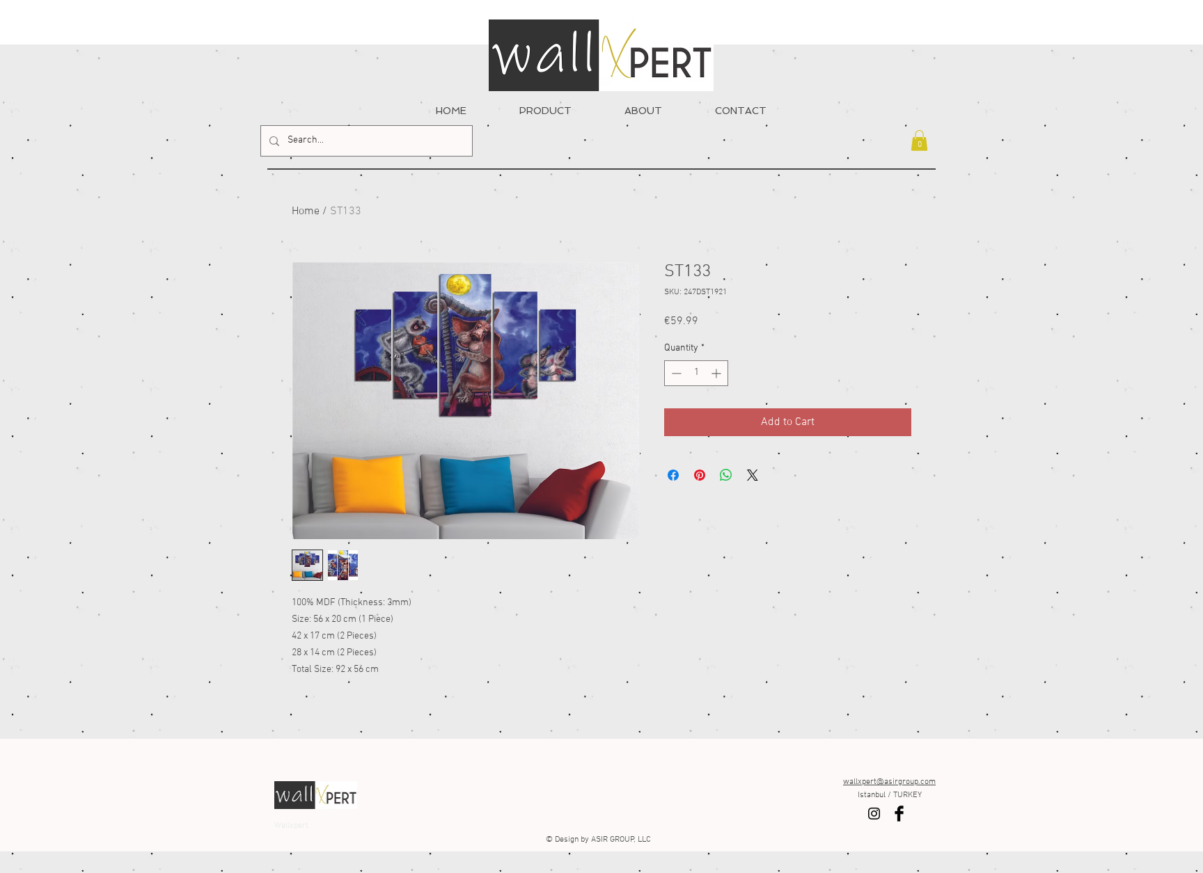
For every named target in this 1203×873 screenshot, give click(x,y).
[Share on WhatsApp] (726, 475)
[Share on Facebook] (673, 475)
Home (306, 211)
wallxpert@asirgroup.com (889, 782)
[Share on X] (752, 475)
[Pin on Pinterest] (699, 475)
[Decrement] (675, 373)
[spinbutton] (696, 373)
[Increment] (717, 373)
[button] (919, 140)
